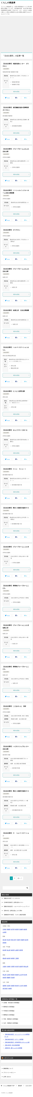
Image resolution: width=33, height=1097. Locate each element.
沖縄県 (10, 988)
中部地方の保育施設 (8, 1010)
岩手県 (13, 929)
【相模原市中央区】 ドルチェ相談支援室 (14, 914)
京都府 (8, 966)
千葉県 (18, 940)
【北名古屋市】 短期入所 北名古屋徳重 (16, 310)
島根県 (17, 974)
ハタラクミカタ (8, 1058)
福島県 (25, 929)
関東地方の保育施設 (8, 1006)
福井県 (13, 950)
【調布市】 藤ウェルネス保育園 (13, 1048)
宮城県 (21, 929)
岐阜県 (8, 958)
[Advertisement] (16, 33)
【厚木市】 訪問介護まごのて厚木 (12, 910)
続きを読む (16, 91)
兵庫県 (13, 966)
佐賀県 (8, 985)
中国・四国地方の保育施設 (10, 1019)
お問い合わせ (7, 1076)
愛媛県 (8, 977)
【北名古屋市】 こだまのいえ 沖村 (14, 706)
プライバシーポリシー (9, 1072)
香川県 (25, 974)
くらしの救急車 (8, 2)
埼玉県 (8, 940)
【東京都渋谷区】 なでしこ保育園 (13, 1039)
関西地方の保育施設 (8, 1015)
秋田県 (17, 929)
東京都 (4, 940)
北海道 (4, 929)
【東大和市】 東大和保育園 (12, 1045)
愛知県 (4, 958)
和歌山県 (25, 966)
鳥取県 (13, 974)
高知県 (13, 977)
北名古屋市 (6, 68)
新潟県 (4, 950)
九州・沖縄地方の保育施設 (10, 1023)
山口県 (21, 974)
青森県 (8, 929)
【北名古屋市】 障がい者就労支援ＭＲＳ (16, 508)
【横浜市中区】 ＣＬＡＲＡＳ (11, 898)
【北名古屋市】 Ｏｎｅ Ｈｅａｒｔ (14, 469)
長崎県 (13, 985)
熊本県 (17, 985)
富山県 (8, 950)
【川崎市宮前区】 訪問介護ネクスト (13, 902)
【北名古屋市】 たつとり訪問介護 (14, 391)
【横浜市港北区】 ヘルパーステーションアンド (16, 906)
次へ (19, 878)
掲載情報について (8, 1068)
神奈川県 (13, 940)
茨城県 (22, 940)
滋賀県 (21, 966)
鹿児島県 (5, 988)
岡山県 (4, 974)
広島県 (8, 974)
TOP (8, 1085)
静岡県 (13, 958)
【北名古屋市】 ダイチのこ (11, 230)
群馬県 (4, 942)
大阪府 (4, 966)
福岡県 (4, 985)
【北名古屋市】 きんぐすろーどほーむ (15, 430)
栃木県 (26, 940)
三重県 (17, 958)
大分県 (21, 985)
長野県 (21, 950)
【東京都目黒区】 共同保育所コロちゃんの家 (16, 1042)
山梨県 (17, 950)
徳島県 (4, 977)
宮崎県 (25, 985)
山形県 (4, 932)
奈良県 (17, 966)
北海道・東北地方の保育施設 (11, 1002)
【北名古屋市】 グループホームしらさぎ (16, 547)
